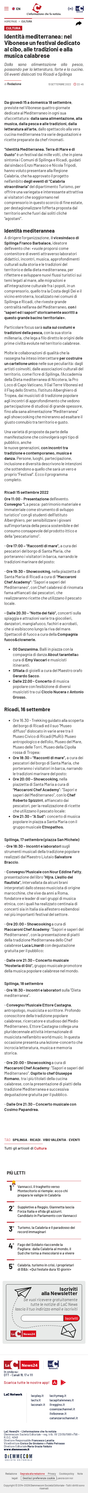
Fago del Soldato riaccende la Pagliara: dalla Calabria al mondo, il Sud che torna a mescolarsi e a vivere (46, 1248)
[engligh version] (14, 8)
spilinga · (21, 1140)
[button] (79, 23)
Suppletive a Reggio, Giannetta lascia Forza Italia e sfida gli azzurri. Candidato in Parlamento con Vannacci (47, 1211)
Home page (10, 21)
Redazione (11, 1473)
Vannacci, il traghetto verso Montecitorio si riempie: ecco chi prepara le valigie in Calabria (43, 1190)
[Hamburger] (6, 9)
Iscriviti (71, 1318)
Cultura (26, 21)
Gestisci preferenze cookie (39, 1478)
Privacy (52, 1473)
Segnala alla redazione (32, 1473)
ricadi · (36, 1140)
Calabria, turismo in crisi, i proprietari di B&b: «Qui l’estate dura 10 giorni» (46, 1267)
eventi (74, 1140)
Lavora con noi (65, 1478)
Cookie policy (66, 1473)
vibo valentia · (55, 1140)
